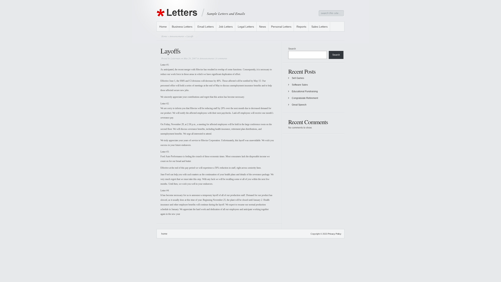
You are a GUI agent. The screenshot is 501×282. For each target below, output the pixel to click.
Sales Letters (319, 26)
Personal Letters (281, 26)
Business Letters (182, 26)
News (262, 26)
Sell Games (298, 78)
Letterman (175, 58)
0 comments (221, 58)
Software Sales (300, 84)
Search (292, 48)
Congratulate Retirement (305, 98)
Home (163, 26)
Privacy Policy (334, 234)
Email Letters (205, 26)
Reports (301, 26)
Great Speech (299, 104)
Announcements (176, 36)
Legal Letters (246, 26)
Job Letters (226, 26)
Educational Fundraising (305, 91)
